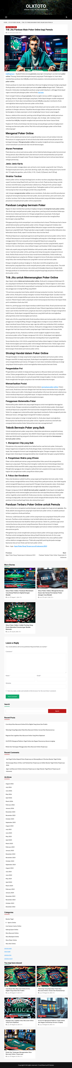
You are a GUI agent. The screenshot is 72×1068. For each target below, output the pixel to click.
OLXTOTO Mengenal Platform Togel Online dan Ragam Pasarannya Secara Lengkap (30, 741)
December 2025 (10, 812)
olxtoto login (8, 948)
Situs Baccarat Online (12, 933)
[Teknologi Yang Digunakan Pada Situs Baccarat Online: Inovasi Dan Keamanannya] (52, 976)
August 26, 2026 (48, 993)
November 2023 (10, 899)
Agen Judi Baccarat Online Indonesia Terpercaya (20, 769)
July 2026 (9, 787)
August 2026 (10, 784)
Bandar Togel (10, 919)
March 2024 (9, 885)
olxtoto (36, 6)
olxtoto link (7, 955)
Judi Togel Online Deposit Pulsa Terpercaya (18, 759)
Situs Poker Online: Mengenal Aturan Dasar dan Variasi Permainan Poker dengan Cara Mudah (50, 593)
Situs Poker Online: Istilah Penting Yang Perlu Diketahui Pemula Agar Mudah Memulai (19, 627)
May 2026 (9, 794)
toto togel (7, 951)
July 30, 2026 (15, 631)
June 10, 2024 (15, 32)
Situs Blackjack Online (12, 936)
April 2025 (9, 840)
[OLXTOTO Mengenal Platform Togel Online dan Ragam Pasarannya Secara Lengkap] (52, 1008)
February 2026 (10, 805)
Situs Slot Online (11, 943)
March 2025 (9, 843)
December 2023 (10, 896)
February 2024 (10, 889)
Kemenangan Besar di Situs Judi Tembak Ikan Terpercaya (23, 763)
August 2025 (10, 826)
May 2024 (9, 878)
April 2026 (9, 798)
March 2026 (9, 801)
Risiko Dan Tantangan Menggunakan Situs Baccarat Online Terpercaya (26, 747)
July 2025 (9, 829)
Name (8, 675)
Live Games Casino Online (13, 926)
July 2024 (9, 871)
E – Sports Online (11, 922)
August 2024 (10, 868)
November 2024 (10, 857)
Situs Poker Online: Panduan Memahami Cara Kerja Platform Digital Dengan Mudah (19, 593)
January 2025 (10, 850)
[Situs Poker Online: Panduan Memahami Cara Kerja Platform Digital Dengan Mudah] (19, 578)
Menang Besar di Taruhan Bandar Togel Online (47, 759)
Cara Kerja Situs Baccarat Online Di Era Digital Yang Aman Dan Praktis (26, 724)
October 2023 (10, 903)
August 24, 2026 (48, 1024)
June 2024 (9, 875)
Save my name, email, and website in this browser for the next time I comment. (32, 691)
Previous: (20, 554)
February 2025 (10, 847)
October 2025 (10, 819)
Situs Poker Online (11, 27)
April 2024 (9, 882)
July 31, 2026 (47, 597)
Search (7, 704)
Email (39, 675)
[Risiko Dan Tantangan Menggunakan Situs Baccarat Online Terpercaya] (19, 1040)
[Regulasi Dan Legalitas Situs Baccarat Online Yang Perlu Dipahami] (19, 1008)
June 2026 (9, 791)
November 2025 (10, 815)
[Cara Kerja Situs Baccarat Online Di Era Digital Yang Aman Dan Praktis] (19, 976)
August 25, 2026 (16, 1024)
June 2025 (9, 833)
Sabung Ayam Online (12, 929)
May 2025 (9, 836)
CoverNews (41, 1065)
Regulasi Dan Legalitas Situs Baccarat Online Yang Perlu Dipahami (25, 735)
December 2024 (10, 854)
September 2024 (11, 864)
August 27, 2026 (16, 993)
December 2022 (10, 906)
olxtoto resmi (8, 958)
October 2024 (10, 861)
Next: (52, 555)
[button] (6, 17)
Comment (9, 651)
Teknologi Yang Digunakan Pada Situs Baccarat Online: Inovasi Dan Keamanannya (30, 730)
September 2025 (11, 822)
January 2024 (10, 892)
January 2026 (10, 808)
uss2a (8, 32)
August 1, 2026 (15, 597)
